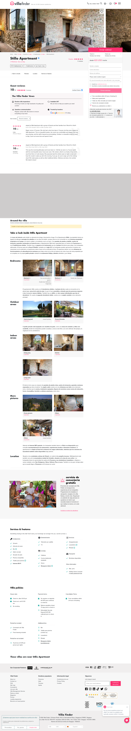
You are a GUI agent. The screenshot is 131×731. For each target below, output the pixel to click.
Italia (39, 681)
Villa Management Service (17, 691)
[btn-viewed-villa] (110, 3)
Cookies (59, 683)
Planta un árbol (14, 693)
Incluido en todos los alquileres (69, 510)
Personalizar (8, 727)
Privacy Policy (61, 681)
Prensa (12, 697)
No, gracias (20, 727)
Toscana (40, 683)
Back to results (16, 73)
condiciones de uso (102, 84)
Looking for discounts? (115, 683)
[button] (46, 233)
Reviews (26, 73)
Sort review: (13, 118)
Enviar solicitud (105, 90)
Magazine (13, 695)
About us (12, 679)
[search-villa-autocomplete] (101, 3)
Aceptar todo (33, 727)
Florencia (14, 61)
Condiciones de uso (62, 679)
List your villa (14, 689)
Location (35, 73)
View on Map (21, 61)
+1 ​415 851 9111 (95, 111)
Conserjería (13, 687)
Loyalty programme (15, 699)
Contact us (13, 681)
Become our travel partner (17, 701)
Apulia (40, 685)
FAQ (11, 683)
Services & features (46, 73)
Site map (12, 685)
